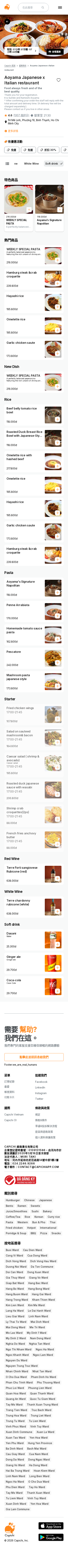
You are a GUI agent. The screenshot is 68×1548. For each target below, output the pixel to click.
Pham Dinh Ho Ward (43, 1376)
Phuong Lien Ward (39, 1387)
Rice (27, 1216)
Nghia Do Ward (15, 1343)
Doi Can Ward (14, 1272)
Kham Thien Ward (43, 1299)
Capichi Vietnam (14, 1114)
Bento (9, 1205)
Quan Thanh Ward (41, 1393)
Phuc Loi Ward (15, 1387)
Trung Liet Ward (41, 1415)
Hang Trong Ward (17, 1299)
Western (22, 1222)
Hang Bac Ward (38, 1283)
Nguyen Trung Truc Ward (22, 1365)
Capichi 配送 (9, 65)
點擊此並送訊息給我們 (34, 1057)
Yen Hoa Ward (39, 1437)
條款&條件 (41, 1120)
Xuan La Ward (45, 1431)
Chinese (29, 1200)
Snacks (56, 1233)
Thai (52, 1222)
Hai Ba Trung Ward (17, 1470)
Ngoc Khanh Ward (17, 1354)
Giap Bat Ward (15, 1283)
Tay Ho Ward (37, 1487)
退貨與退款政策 (44, 1131)
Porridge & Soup (16, 1233)
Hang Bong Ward (38, 1288)
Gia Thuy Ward (15, 1277)
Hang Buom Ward (17, 1294)
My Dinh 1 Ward (36, 1332)
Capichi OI (10, 1120)
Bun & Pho (38, 1222)
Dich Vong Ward (16, 1261)
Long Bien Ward (39, 1476)
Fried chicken (14, 1227)
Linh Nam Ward (38, 1316)
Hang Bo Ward (15, 1288)
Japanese (45, 1200)
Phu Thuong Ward (48, 1382)
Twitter (39, 1098)
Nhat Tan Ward (41, 1371)
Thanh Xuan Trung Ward (42, 1404)
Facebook (41, 1081)
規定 (37, 1114)
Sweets (35, 1205)
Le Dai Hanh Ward (39, 1310)
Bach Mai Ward (36, 1448)
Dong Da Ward (15, 1459)
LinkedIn (40, 1087)
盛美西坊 (22, 65)
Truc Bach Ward (41, 1410)
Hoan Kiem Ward (44, 1470)
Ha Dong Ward (38, 1465)
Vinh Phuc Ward (16, 1426)
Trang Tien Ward (16, 1410)
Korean (38, 1216)
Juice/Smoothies (16, 1211)
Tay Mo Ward (14, 1404)
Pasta (9, 1222)
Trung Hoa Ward (16, 1415)
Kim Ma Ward (36, 1305)
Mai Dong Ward (15, 1327)
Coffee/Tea (13, 1216)
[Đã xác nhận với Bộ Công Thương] (34, 1179)
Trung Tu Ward (15, 1421)
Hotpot (31, 1227)
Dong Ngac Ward (39, 1459)
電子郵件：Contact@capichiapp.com (31, 1166)
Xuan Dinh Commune (19, 1431)
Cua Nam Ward (38, 1454)
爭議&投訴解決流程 (46, 1126)
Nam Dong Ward (40, 1338)
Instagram (41, 1093)
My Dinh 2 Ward (16, 1338)
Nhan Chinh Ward (17, 1371)
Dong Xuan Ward (38, 1272)
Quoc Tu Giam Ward (42, 1398)
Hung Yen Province (40, 1443)
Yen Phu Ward (15, 1443)
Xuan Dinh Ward (16, 1503)
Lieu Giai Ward (15, 1316)
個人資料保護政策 (45, 1137)
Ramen (22, 1205)
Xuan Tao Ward (15, 1437)
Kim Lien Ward (15, 1305)
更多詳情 (13, 130)
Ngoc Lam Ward (43, 1354)
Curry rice (54, 1216)
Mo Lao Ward (14, 1332)
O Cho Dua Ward (16, 1376)
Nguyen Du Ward (16, 1360)
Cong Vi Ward (14, 1255)
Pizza (43, 1233)
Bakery (47, 1211)
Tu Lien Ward (37, 1421)
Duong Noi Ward (16, 1266)
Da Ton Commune (42, 1266)
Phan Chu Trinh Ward (19, 1382)
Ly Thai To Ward (16, 1321)
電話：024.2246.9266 (19, 1163)
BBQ (33, 1233)
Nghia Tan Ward (39, 1343)
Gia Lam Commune (18, 1509)
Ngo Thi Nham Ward (18, 1349)
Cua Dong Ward (37, 1255)
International (48, 1227)
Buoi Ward (12, 1250)
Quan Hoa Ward (16, 1393)
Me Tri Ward (37, 1327)
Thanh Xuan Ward (38, 1492)
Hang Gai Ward (41, 1294)
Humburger (13, 1200)
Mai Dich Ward (40, 1321)
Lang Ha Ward (15, 1310)
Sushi (35, 1211)
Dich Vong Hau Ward (43, 1261)
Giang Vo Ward (38, 1277)
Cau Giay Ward (15, 1454)
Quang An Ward (16, 1398)
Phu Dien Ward (15, 1487)
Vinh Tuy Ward (39, 1426)
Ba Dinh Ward (14, 1448)
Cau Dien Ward (32, 1250)
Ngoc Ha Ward (45, 1349)
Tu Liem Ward (14, 1498)
